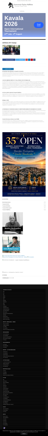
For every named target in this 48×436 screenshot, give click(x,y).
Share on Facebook (9, 59)
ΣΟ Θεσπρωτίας (5, 364)
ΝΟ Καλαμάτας (5, 345)
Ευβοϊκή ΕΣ (5, 373)
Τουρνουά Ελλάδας (6, 205)
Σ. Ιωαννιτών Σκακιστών (7, 361)
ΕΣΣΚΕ (4, 304)
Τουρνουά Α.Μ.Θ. (5, 204)
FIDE (3, 291)
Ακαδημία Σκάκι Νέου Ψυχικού (8, 404)
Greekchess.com (5, 307)
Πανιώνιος (4, 385)
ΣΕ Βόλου (4, 370)
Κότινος (4, 383)
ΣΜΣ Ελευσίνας (5, 394)
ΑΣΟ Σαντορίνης (5, 408)
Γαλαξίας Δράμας (6, 325)
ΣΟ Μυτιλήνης (5, 410)
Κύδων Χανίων (5, 416)
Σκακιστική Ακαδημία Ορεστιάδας (8, 329)
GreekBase (5, 306)
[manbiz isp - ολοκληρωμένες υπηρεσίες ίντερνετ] (12, 272)
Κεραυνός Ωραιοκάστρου (7, 336)
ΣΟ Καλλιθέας (5, 398)
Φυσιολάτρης (5, 402)
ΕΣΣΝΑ (4, 296)
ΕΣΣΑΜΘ (4, 300)
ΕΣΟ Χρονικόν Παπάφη (7, 338)
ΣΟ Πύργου (5, 347)
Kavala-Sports (5, 316)
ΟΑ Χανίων (5, 421)
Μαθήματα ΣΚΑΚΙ (5, 100)
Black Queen (5, 312)
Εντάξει (24, 433)
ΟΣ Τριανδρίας (5, 335)
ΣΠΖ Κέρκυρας (5, 366)
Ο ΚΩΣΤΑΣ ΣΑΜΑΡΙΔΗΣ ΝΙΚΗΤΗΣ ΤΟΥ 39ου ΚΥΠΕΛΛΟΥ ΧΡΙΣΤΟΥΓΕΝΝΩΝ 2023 (16, 80)
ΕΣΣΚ (4, 298)
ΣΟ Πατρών (5, 344)
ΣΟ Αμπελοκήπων (6, 397)
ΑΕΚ (3, 379)
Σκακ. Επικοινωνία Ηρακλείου (8, 392)
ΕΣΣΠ (4, 303)
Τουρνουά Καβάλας (6, 209)
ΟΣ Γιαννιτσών (5, 357)
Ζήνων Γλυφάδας (6, 382)
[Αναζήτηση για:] (24, 11)
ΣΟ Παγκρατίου (5, 401)
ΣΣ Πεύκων (4, 339)
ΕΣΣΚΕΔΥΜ (4, 301)
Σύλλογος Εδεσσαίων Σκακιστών (8, 356)
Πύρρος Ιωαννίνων (6, 363)
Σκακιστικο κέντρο (6, 317)
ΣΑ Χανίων (4, 420)
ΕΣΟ (3, 294)
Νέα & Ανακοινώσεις (6, 202)
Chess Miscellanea (6, 310)
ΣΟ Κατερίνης (5, 353)
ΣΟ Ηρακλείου (5, 424)
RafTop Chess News (6, 319)
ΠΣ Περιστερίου (5, 388)
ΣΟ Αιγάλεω (5, 395)
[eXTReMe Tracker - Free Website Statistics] (4, 428)
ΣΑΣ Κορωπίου (5, 389)
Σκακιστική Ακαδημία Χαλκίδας (8, 375)
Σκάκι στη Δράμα (6, 323)
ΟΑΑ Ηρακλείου (5, 417)
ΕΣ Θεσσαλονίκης (6, 334)
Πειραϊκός (4, 386)
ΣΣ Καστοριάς (5, 354)
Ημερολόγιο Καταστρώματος (8, 313)
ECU (3, 293)
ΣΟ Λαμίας (4, 372)
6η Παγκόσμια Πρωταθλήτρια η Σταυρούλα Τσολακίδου (13, 71)
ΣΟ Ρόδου (4, 411)
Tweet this (21, 59)
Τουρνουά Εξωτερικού (7, 207)
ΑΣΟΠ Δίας (5, 381)
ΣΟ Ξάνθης (5, 326)
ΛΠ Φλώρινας (5, 351)
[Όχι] (46, 432)
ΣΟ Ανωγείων (5, 423)
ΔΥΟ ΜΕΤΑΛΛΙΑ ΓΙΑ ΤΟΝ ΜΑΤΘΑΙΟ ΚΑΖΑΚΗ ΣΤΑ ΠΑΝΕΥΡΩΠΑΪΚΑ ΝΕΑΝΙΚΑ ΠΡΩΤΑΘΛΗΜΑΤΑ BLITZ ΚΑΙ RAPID (21, 109)
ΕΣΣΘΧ (4, 297)
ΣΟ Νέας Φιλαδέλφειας (7, 399)
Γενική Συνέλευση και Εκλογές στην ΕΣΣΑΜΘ (10, 119)
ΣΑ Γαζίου (4, 419)
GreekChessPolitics (6, 309)
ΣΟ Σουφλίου (5, 328)
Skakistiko (4, 314)
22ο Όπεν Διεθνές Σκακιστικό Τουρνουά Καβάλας (11, 92)
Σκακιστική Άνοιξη (6, 391)
